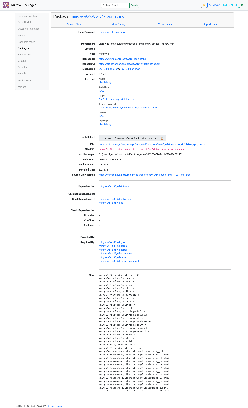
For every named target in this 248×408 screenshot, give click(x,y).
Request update (54, 406)
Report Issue (210, 24)
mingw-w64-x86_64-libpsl (113, 249)
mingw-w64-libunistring (112, 32)
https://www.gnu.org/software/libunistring (122, 58)
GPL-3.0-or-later (131, 69)
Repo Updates (26, 22)
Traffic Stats (25, 80)
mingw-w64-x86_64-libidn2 (113, 245)
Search (134, 5)
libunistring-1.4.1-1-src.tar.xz (122, 99)
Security (22, 67)
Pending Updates (27, 16)
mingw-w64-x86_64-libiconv (114, 186)
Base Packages (26, 42)
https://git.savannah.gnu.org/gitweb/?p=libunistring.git (129, 63)
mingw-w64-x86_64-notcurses (115, 253)
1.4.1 (101, 99)
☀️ (204, 5)
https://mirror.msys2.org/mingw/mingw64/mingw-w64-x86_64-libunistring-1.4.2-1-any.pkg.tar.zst (152, 144)
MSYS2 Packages (23, 5)
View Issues (165, 24)
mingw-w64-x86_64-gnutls (113, 242)
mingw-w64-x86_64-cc (111, 202)
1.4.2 (101, 90)
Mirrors (22, 86)
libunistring (105, 82)
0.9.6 (101, 107)
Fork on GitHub (230, 5)
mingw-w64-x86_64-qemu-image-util (119, 261)
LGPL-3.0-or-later (108, 69)
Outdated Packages (29, 28)
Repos (21, 35)
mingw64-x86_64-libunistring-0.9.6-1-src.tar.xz (131, 107)
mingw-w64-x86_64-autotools (115, 199)
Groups (22, 60)
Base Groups (25, 54)
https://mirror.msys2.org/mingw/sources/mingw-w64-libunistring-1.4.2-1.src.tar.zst (145, 174)
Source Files (74, 24)
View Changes (120, 24)
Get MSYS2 (214, 5)
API (242, 5)
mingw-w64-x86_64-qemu (113, 257)
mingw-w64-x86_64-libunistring (98, 16)
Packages (23, 48)
